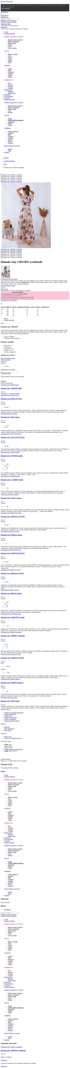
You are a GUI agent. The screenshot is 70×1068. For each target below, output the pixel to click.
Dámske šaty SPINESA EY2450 (13, 517)
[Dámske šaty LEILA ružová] (9, 494)
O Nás (6, 32)
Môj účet (6, 727)
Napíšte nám (8, 716)
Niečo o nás (7, 736)
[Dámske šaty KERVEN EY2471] (11, 550)
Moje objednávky (9, 729)
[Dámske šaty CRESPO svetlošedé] (11, 181)
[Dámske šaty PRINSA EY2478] (10, 570)
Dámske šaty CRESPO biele (11, 388)
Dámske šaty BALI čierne (10, 417)
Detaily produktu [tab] (9, 320)
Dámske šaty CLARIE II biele (12, 480)
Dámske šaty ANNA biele (10, 701)
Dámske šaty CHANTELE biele (12, 617)
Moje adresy (7, 730)
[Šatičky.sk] (4, 12)
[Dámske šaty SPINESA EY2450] (11, 513)
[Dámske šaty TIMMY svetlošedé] (11, 632)
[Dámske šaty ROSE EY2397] (10, 395)
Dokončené (9, 1)
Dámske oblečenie (9, 33)
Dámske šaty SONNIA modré (12, 456)
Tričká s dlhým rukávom (15, 120)
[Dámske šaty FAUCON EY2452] (11, 434)
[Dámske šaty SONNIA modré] (10, 452)
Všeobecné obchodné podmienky (14, 712)
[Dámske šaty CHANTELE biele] (11, 614)
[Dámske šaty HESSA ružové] (10, 590)
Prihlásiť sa (4, 1060)
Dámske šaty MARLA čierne (11, 535)
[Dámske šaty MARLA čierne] (10, 531)
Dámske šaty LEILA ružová (11, 498)
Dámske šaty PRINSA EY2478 (12, 573)
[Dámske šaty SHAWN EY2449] (11, 654)
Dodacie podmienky (10, 714)
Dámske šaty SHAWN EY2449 (12, 658)
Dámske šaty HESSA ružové (11, 593)
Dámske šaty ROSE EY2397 (11, 399)
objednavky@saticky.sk (16, 749)
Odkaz (3, 361)
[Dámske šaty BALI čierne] (9, 413)
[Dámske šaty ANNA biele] (9, 697)
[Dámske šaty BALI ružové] (35, 279)
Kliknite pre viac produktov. (9, 20)
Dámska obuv (8, 89)
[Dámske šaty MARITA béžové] (10, 679)
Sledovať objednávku (10, 717)
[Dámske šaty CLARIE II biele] (10, 476)
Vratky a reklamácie (10, 719)
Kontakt (6, 152)
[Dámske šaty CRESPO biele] (10, 385)
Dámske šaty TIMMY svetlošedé (13, 636)
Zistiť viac (11, 7)
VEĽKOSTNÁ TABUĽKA (9, 300)
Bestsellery (7, 94)
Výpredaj (7, 98)
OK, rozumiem (5, 8)
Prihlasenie (7, 909)
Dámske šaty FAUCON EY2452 (13, 437)
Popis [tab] (6, 318)
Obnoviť (3, 1)
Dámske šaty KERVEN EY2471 (13, 553)
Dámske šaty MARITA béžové (12, 683)
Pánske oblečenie (9, 99)
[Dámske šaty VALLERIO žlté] (35, 272)
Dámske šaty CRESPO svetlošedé (13, 1050)
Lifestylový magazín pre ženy (12, 738)
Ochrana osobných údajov (12, 721)
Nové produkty (8, 96)
